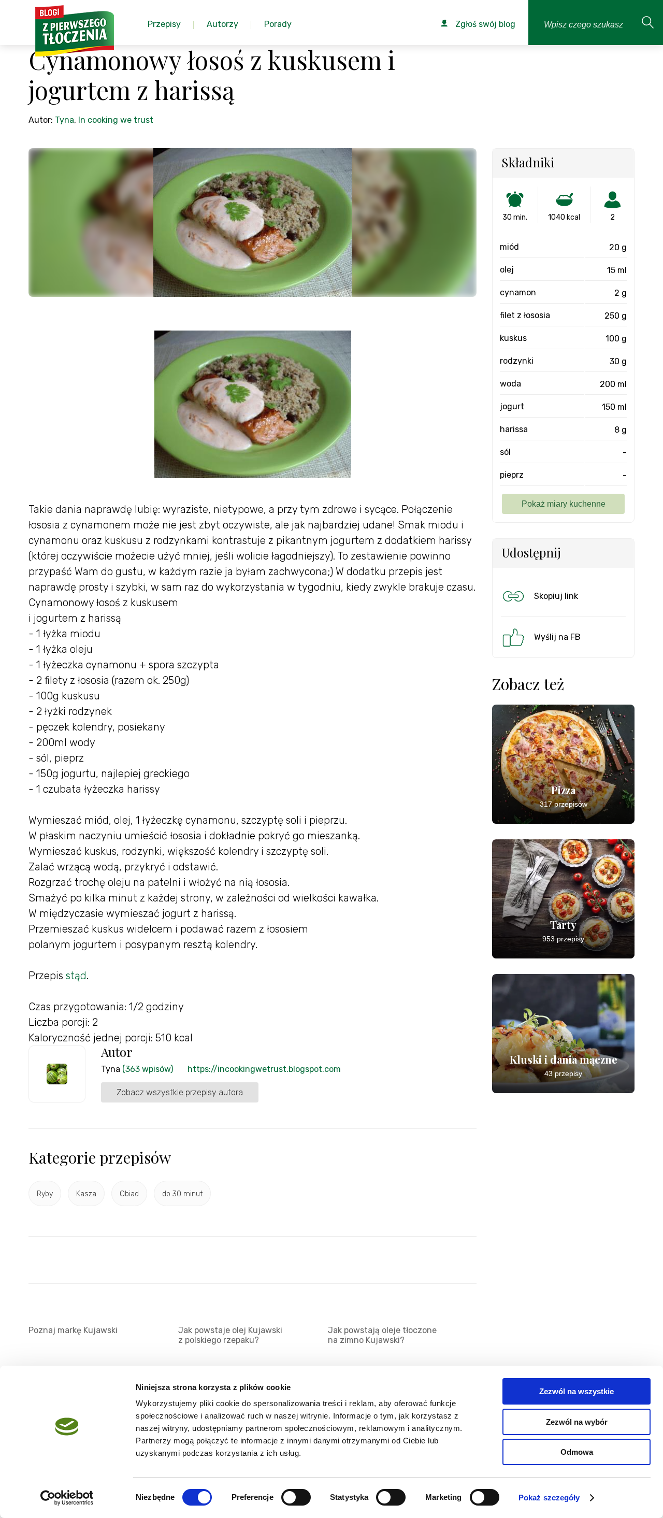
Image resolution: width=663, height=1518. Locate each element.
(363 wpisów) (147, 1069)
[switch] (296, 1497)
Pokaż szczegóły (549, 1497)
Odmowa (576, 1452)
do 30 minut (182, 1194)
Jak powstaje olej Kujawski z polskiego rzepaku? (230, 1335)
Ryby (45, 1194)
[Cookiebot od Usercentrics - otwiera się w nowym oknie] (67, 1498)
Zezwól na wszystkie (576, 1391)
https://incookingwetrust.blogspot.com (264, 1069)
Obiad (129, 1194)
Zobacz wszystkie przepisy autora (180, 1092)
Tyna (64, 120)
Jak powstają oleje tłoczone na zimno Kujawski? (382, 1335)
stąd (76, 975)
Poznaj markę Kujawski (73, 1330)
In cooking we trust (115, 120)
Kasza (86, 1194)
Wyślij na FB (557, 637)
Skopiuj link (556, 596)
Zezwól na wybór (577, 1421)
